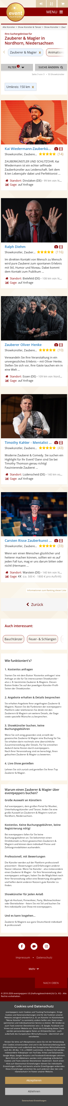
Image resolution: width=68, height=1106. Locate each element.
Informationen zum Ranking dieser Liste (46, 590)
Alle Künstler (9, 27)
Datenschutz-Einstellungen (34, 1100)
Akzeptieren (34, 1080)
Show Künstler (51, 27)
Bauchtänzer (13, 639)
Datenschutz (44, 957)
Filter (13, 67)
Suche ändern (49, 67)
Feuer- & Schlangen (42, 639)
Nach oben (51, 983)
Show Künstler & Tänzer (29, 27)
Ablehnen (34, 1091)
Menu (51, 11)
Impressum (23, 957)
